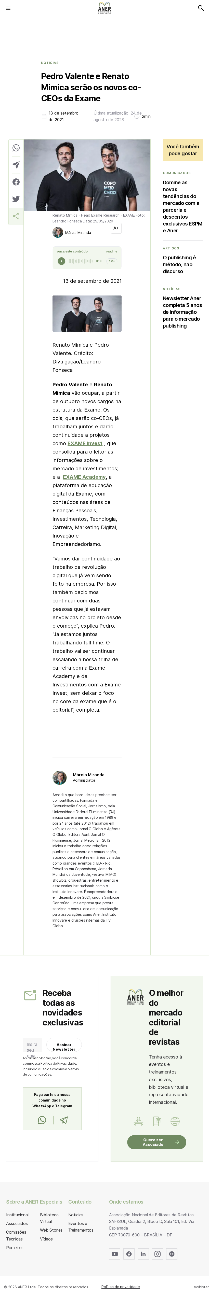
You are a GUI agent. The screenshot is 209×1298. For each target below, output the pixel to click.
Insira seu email (32, 1050)
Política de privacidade (120, 1287)
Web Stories (51, 1230)
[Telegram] (63, 1120)
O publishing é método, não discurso (179, 264)
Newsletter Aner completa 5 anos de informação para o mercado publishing (182, 312)
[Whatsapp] (42, 1120)
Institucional (17, 1214)
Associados (17, 1223)
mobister (201, 1287)
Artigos (171, 248)
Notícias (50, 63)
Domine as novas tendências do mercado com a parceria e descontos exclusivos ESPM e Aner (182, 206)
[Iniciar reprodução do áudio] (61, 261)
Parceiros (14, 1247)
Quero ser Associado (153, 1142)
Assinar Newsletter (64, 1047)
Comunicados (177, 173)
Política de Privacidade (58, 1063)
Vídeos (46, 1238)
